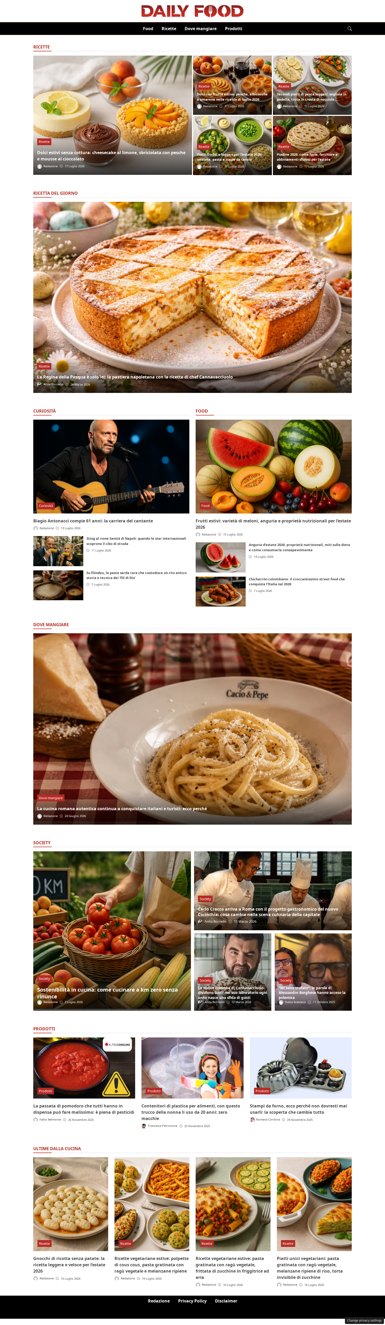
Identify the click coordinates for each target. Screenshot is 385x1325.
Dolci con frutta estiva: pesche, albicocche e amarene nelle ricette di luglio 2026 (232, 96)
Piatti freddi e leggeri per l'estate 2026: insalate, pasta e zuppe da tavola (229, 157)
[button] (350, 28)
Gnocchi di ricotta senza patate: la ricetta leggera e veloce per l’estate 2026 (69, 1265)
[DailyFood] (192, 10)
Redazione (159, 1301)
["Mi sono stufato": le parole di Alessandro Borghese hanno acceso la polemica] (313, 971)
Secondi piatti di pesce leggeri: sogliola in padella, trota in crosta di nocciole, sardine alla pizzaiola (311, 99)
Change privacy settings (364, 1320)
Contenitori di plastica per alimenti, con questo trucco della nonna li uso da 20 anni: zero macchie (190, 1112)
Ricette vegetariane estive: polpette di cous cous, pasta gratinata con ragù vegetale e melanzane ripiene (151, 1265)
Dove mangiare (201, 28)
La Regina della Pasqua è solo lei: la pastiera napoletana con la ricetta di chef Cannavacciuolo (135, 377)
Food (148, 28)
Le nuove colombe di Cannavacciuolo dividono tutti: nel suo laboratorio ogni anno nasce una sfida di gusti (232, 992)
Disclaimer (226, 1301)
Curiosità (44, 411)
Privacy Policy (192, 1301)
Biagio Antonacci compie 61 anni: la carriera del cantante (93, 521)
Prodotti (233, 28)
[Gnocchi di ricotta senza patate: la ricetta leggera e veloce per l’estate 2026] (70, 1204)
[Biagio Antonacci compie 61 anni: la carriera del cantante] (111, 466)
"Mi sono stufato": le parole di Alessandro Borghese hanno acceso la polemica (312, 992)
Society (44, 978)
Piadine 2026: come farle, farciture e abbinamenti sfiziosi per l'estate (307, 157)
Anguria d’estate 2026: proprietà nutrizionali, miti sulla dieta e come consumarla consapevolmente (299, 547)
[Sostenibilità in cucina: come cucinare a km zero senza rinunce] (112, 931)
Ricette (169, 28)
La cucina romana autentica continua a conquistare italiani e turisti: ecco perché (122, 809)
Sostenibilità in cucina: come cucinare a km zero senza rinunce (107, 993)
